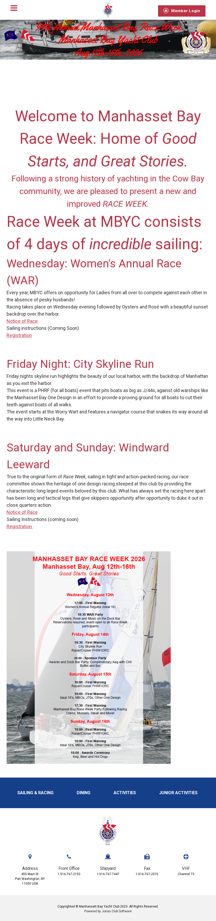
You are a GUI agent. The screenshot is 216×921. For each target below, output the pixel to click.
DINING (84, 792)
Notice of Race (22, 321)
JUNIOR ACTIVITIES (179, 792)
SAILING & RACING (36, 792)
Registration (19, 335)
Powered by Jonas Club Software (108, 911)
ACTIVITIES (125, 792)
